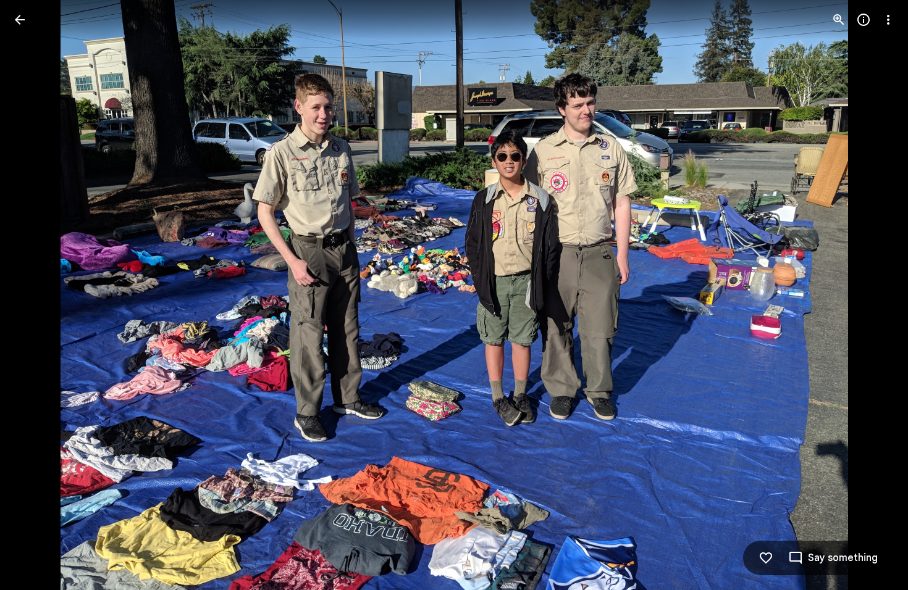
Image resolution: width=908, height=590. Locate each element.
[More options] (888, 19)
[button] (34, 295)
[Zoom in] (838, 19)
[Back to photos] (20, 20)
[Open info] (863, 19)
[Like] (766, 558)
